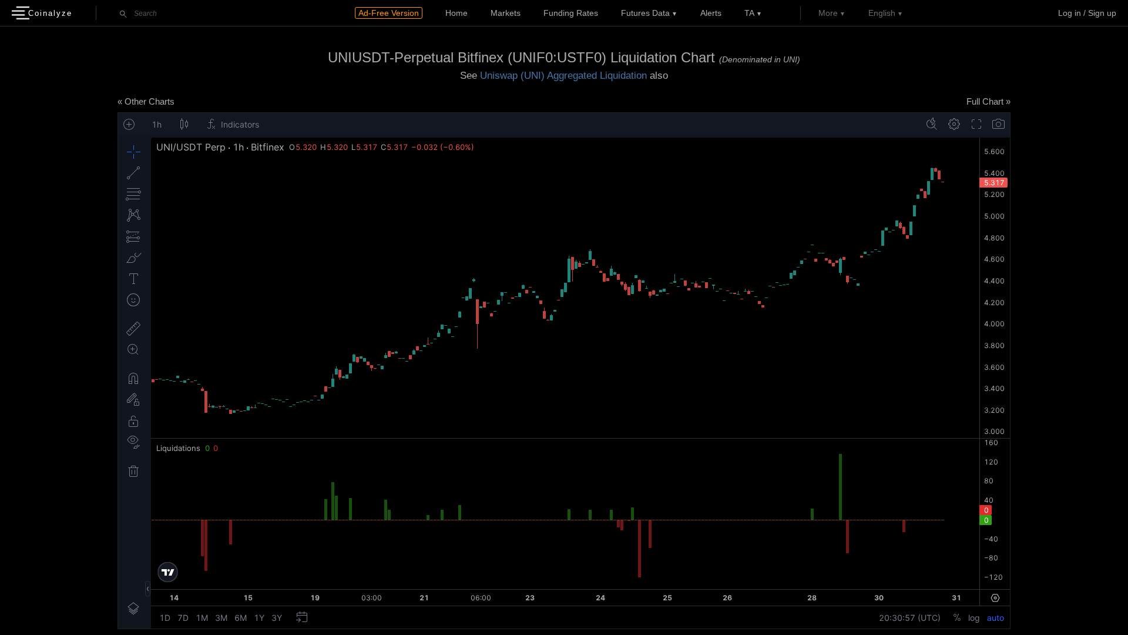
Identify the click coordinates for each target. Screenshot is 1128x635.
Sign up (1102, 13)
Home (456, 13)
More (828, 13)
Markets (506, 13)
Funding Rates (570, 13)
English (881, 13)
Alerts (710, 13)
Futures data (645, 13)
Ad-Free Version (388, 13)
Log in (1069, 13)
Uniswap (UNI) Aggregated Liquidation (563, 75)
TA (749, 13)
